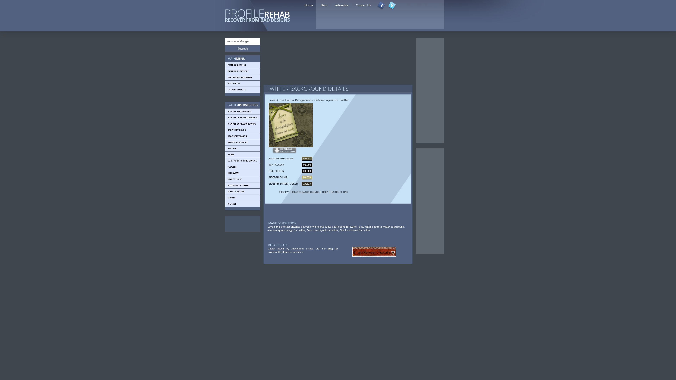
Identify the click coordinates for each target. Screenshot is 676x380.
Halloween (233, 173)
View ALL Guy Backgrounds (242, 124)
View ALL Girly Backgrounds (243, 117)
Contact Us (363, 5)
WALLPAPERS (234, 83)
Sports (232, 198)
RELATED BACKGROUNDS (305, 192)
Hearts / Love (235, 179)
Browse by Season (237, 136)
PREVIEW (284, 192)
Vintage (232, 204)
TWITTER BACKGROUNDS (240, 77)
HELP (325, 192)
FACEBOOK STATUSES (238, 71)
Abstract (233, 148)
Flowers (232, 167)
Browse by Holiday (238, 142)
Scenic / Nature (236, 191)
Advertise (341, 5)
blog (330, 248)
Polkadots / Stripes (238, 185)
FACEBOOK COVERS (237, 65)
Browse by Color (237, 130)
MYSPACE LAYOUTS (237, 89)
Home (309, 5)
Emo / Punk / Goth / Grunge (242, 161)
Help (324, 5)
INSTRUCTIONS (339, 192)
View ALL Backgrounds (240, 111)
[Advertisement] (241, 224)
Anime (231, 154)
